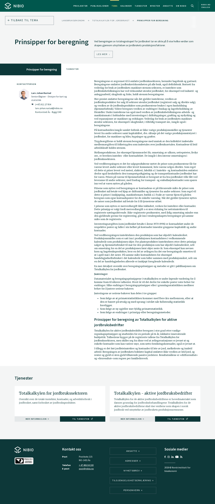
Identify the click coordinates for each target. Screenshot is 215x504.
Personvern (132, 490)
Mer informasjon (36, 419)
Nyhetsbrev (132, 470)
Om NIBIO (181, 6)
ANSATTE (132, 451)
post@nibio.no (86, 468)
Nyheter (155, 6)
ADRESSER (132, 461)
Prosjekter (80, 6)
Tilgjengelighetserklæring (132, 480)
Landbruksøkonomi (73, 20)
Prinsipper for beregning (152, 20)
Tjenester (141, 6)
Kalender (126, 6)
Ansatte (168, 6)
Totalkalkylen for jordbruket (110, 20)
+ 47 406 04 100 (86, 465)
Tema (115, 6)
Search (192, 6)
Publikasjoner (100, 6)
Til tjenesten (81, 419)
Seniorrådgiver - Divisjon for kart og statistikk (49, 96)
